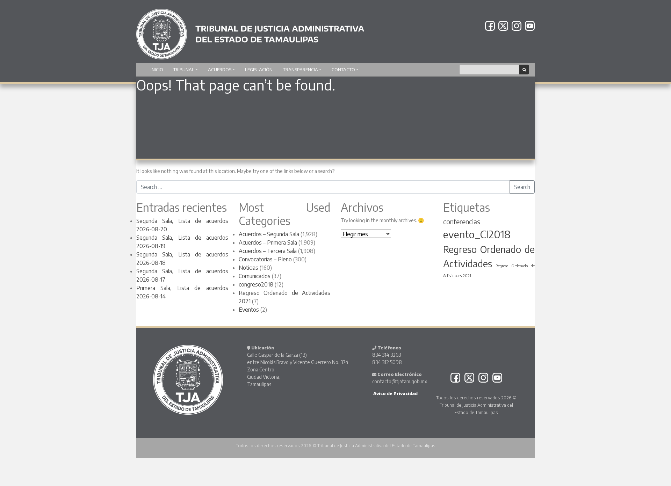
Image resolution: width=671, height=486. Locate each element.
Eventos (249, 309)
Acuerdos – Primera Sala (268, 242)
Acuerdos (219, 69)
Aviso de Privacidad (395, 393)
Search (522, 186)
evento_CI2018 (477, 234)
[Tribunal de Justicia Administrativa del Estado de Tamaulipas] (250, 30)
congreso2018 (256, 284)
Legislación (259, 69)
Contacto (343, 69)
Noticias (248, 267)
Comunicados (254, 276)
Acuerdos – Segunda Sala (269, 234)
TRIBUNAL (183, 69)
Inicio (157, 69)
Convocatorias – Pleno (265, 259)
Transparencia (300, 69)
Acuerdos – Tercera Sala (268, 250)
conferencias (461, 221)
